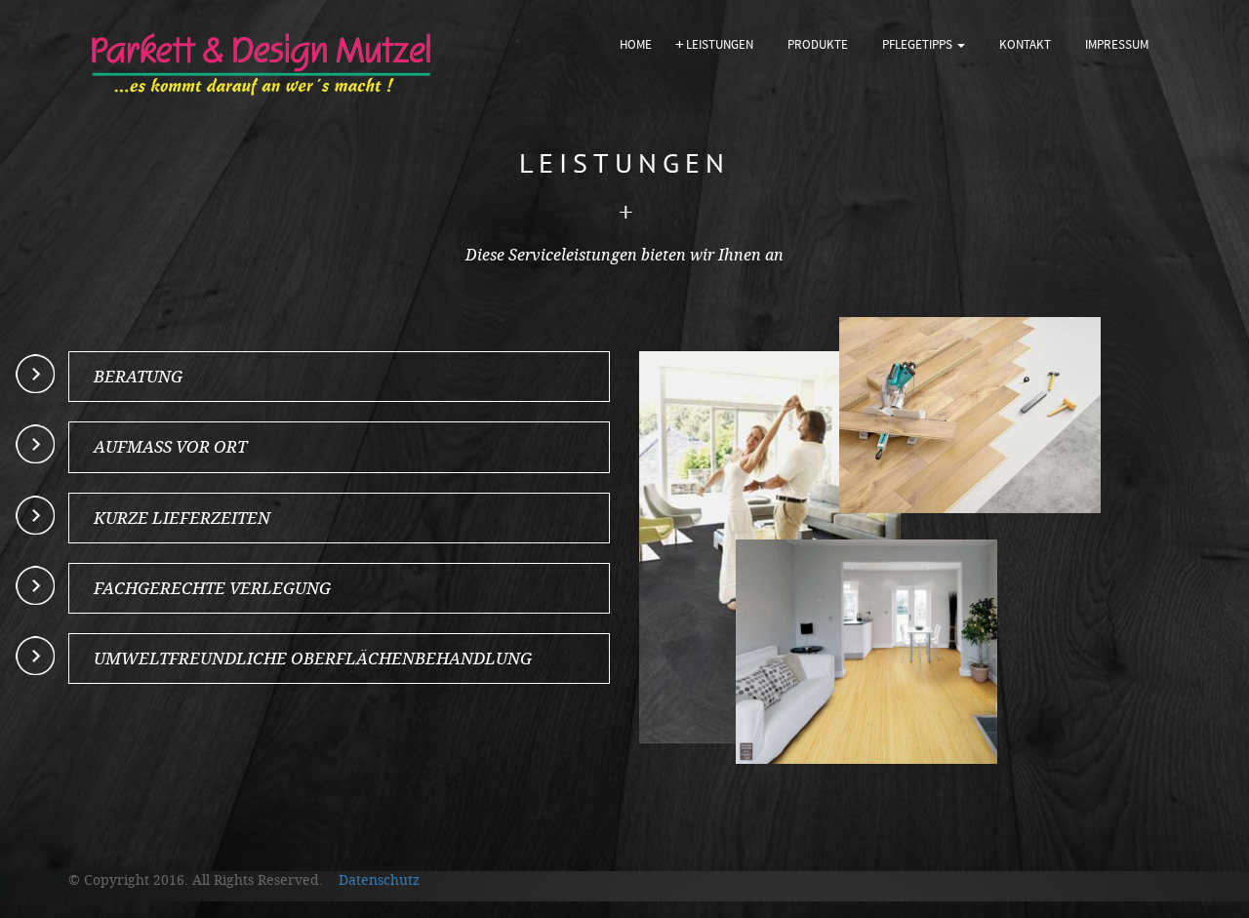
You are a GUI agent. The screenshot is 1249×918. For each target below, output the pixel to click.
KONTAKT (1025, 45)
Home (643, 44)
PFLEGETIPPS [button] (918, 45)
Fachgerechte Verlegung (212, 588)
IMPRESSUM (1116, 45)
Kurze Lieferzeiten (182, 518)
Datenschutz (373, 880)
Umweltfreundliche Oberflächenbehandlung (313, 658)
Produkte (817, 45)
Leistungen (719, 45)
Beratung (138, 376)
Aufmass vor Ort (170, 447)
